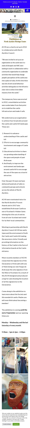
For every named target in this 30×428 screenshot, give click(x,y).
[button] (15, 16)
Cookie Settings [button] (7, 424)
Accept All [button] (16, 424)
